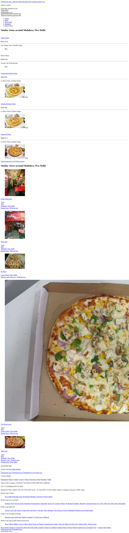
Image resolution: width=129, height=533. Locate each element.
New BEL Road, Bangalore (116, 503)
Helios (24, 517)
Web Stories (107, 527)
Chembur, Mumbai (79, 503)
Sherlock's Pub (80, 510)
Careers (100, 527)
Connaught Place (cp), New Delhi (96, 503)
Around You (20, 527)
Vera (94, 527)
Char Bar (40, 510)
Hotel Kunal (89, 510)
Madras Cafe (18, 524)
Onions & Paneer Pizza (8, 104)
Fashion (16, 479)
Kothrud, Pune (9, 503)
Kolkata (49, 497)
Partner (70, 527)
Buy (6, 49)
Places (65, 527)
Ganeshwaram (48, 524)
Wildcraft (46, 517)
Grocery (21, 479)
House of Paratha (38, 524)
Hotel (38, 479)
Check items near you (8, 161)
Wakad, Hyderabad (66, 503)
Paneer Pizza (5, 38)
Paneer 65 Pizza (6, 134)
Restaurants (4, 479)
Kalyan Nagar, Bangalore (23, 503)
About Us (12, 527)
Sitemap (60, 527)
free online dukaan (14, 469)
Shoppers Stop (9, 517)
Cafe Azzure (17, 510)
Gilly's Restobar (49, 510)
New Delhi (8, 497)
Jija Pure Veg (73, 524)
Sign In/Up (5, 10)
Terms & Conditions (50, 527)
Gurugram (39, 497)
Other (49, 479)
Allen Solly (18, 517)
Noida (45, 497)
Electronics (32, 479)
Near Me (30, 527)
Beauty (11, 479)
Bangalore (15, 497)
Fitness (27, 479)
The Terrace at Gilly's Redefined (64, 510)
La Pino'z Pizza (27, 524)
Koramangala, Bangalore (39, 503)
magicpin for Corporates (85, 527)
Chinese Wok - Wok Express (87, 524)
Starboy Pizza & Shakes (61, 524)
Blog (25, 527)
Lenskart (29, 517)
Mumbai (33, 497)
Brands (74, 527)
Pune (20, 497)
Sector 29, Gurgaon (54, 503)
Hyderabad (26, 497)
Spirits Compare (39, 527)
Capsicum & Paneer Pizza (9, 73)
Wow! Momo (9, 524)
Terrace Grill (9, 510)
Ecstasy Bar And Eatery (29, 510)
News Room (5, 527)
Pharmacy (44, 479)
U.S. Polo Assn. (38, 517)
